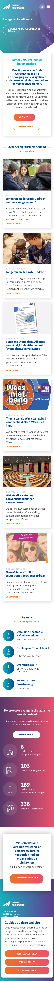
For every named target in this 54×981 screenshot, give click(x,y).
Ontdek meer (25, 126)
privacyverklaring (36, 945)
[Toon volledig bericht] (27, 193)
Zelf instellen (27, 962)
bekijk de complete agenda (27, 621)
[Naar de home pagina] (13, 6)
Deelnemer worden (26, 877)
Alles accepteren (27, 954)
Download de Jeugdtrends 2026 (24, 30)
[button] (42, 7)
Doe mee (23, 117)
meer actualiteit (27, 151)
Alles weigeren (27, 970)
